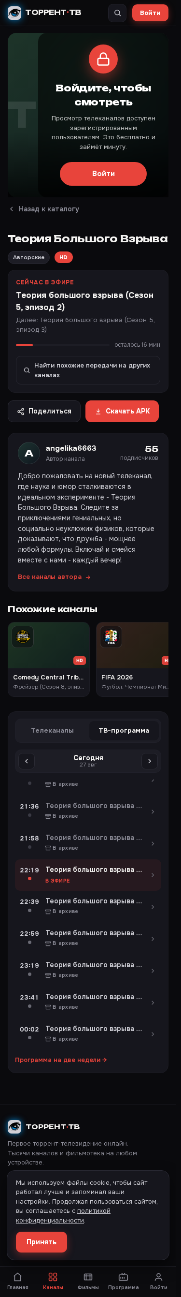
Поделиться (49, 411)
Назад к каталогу (49, 209)
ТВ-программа (123, 730)
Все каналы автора (50, 577)
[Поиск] (117, 13)
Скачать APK (128, 411)
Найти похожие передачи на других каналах (92, 370)
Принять (41, 1242)
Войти (150, 13)
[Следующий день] (149, 761)
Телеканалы (52, 730)
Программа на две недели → (61, 1060)
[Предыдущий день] (26, 761)
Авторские (28, 257)
